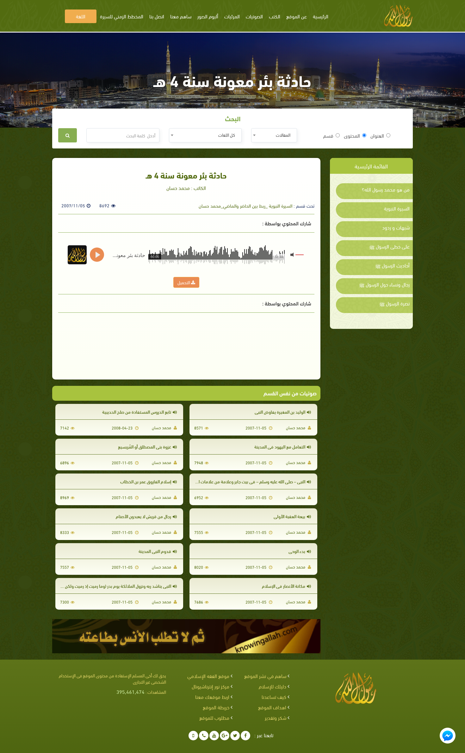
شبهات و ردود (396, 227)
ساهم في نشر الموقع (265, 675)
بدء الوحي (296, 551)
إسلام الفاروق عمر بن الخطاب (145, 481)
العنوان (377, 135)
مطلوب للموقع (214, 717)
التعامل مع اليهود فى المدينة (279, 446)
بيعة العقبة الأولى (289, 516)
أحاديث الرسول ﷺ (392, 265)
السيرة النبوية (397, 208)
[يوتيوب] (214, 735)
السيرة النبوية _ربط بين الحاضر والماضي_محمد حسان (245, 205)
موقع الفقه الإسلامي (208, 675)
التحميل (184, 282)
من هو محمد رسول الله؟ (386, 189)
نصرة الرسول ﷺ (394, 303)
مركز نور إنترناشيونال (210, 686)
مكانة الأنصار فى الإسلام (283, 585)
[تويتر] (235, 735)
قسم (328, 135)
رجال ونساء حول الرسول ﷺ (384, 284)
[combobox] (274, 135)
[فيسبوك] (245, 735)
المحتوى (352, 135)
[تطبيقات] (193, 735)
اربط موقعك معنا (212, 696)
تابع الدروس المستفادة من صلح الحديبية (136, 411)
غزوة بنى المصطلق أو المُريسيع (144, 446)
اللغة (80, 16)
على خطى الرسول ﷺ (389, 246)
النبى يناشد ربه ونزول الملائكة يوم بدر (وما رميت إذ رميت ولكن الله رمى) (110, 585)
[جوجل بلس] (224, 735)
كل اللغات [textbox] (226, 134)
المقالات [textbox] (283, 134)
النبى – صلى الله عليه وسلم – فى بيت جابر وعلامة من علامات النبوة (247, 481)
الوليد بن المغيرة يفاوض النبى (280, 411)
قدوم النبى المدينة (155, 551)
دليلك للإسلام (272, 686)
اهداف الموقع (272, 707)
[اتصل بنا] (203, 735)
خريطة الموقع (216, 707)
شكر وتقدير (275, 717)
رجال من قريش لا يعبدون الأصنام (143, 516)
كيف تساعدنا (274, 696)
